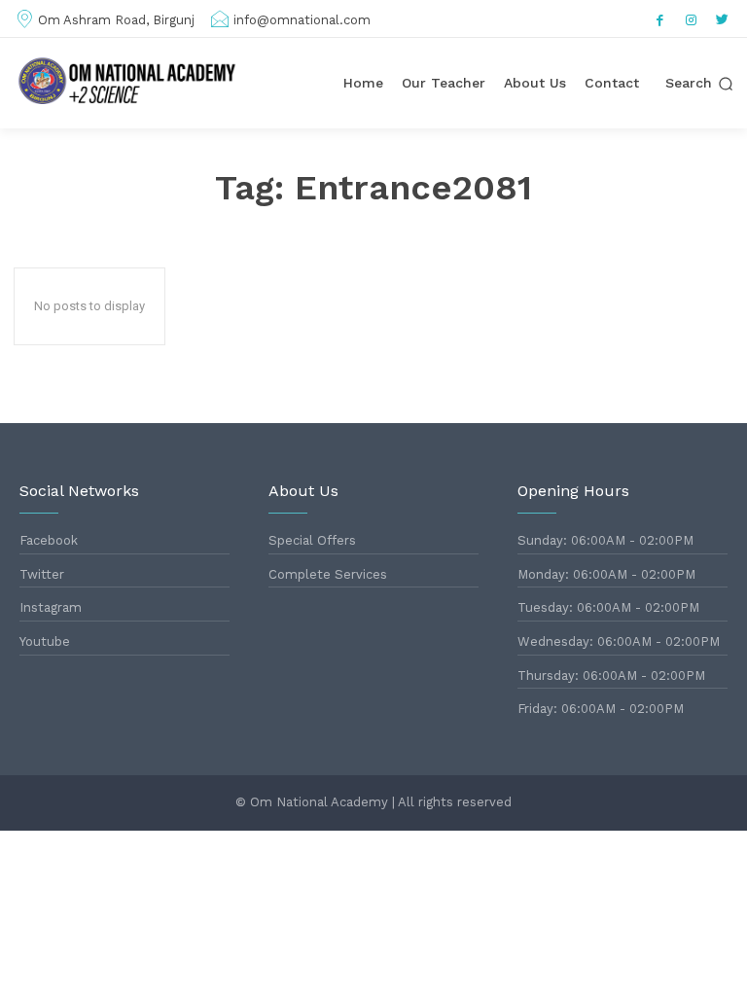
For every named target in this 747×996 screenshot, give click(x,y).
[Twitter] (722, 18)
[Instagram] (691, 18)
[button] (699, 83)
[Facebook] (660, 18)
